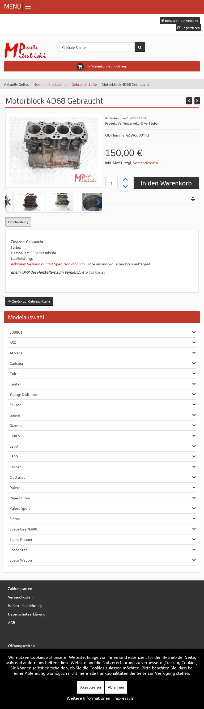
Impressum (123, 697)
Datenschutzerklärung (26, 614)
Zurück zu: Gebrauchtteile (30, 301)
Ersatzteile (57, 84)
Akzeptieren (90, 687)
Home (38, 84)
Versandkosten (145, 163)
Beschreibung (18, 222)
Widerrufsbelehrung (25, 605)
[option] (21, 202)
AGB (11, 622)
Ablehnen (116, 687)
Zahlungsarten (20, 588)
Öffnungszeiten (21, 645)
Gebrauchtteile (84, 84)
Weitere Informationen (88, 697)
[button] (180, 20)
